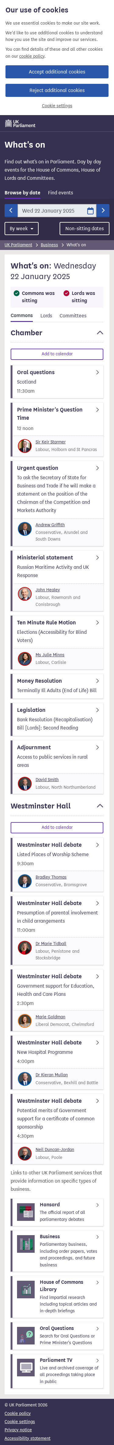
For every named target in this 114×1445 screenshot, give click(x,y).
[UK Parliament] (20, 123)
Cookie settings (57, 105)
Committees (73, 316)
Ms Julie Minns (50, 655)
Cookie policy (18, 1413)
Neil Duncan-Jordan (55, 1149)
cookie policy (31, 56)
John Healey (48, 590)
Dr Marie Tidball (51, 943)
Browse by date (22, 193)
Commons (22, 316)
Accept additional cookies (57, 72)
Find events (60, 193)
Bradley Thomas (51, 877)
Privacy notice (18, 1430)
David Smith (47, 779)
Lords (46, 316)
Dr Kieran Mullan (52, 1075)
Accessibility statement (27, 1438)
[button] (57, 335)
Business (49, 245)
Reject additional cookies (57, 90)
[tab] (22, 194)
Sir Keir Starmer (51, 442)
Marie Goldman (50, 1017)
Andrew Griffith (50, 525)
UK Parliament (18, 245)
